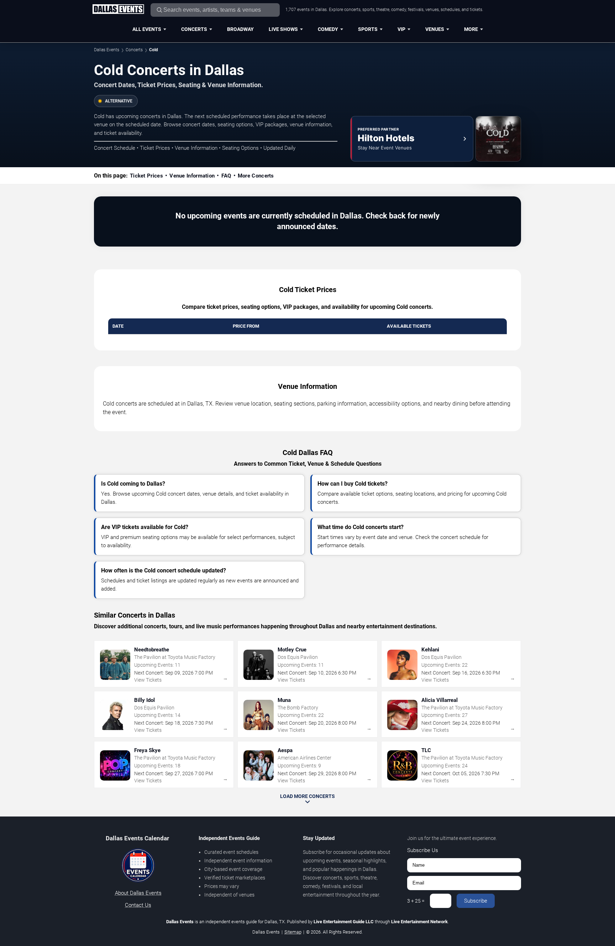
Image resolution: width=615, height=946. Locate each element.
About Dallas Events (138, 893)
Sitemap (292, 932)
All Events (146, 29)
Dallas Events (106, 49)
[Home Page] (118, 9)
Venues (434, 29)
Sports (368, 29)
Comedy (328, 29)
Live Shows (283, 29)
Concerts (194, 29)
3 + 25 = (416, 901)
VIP (401, 29)
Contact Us (138, 905)
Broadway (240, 29)
